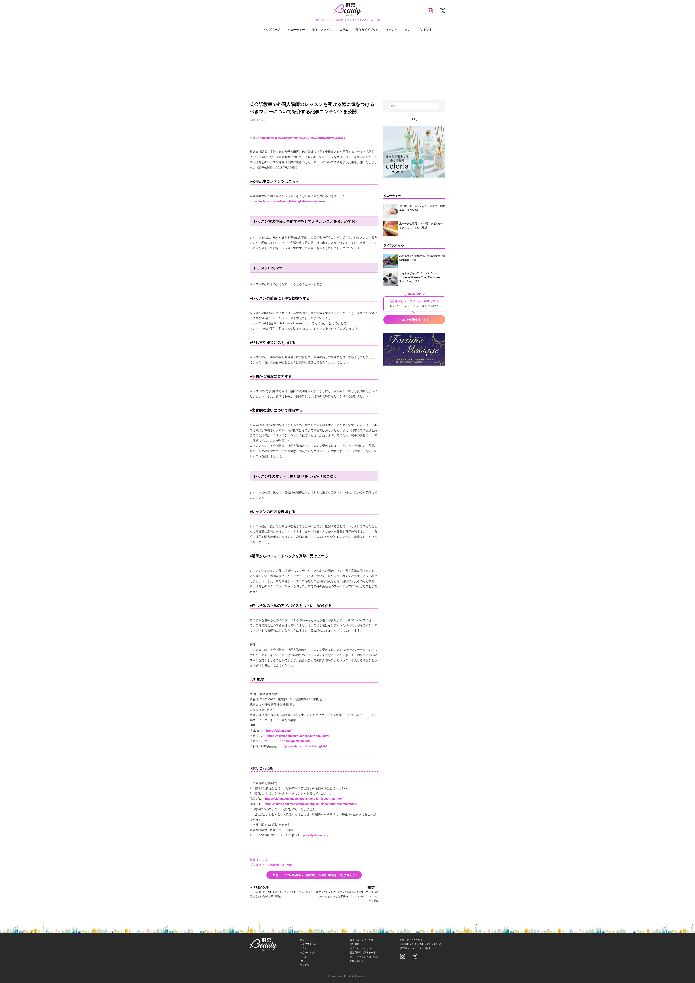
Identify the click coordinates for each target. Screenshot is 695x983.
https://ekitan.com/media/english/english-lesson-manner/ (288, 201)
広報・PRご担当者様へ (412, 939)
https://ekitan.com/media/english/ (304, 746)
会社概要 (354, 944)
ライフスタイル (322, 29)
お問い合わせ (357, 961)
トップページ (271, 29)
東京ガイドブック (367, 29)
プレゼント (425, 29)
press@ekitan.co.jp (316, 835)
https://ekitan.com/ (278, 730)
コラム (344, 29)
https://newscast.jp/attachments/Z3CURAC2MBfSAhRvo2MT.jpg (301, 138)
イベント (391, 29)
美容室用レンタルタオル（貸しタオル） (421, 944)
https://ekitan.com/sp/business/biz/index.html (298, 736)
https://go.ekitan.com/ (296, 741)
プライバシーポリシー (361, 948)
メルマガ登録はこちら (414, 319)
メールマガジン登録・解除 (364, 956)
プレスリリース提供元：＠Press (271, 865)
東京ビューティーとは (361, 939)
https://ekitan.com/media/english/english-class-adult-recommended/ (310, 804)
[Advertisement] (347, 63)
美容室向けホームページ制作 (415, 948)
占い (407, 29)
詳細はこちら (258, 859)
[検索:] (414, 106)
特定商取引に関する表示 (363, 952)
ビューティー (296, 29)
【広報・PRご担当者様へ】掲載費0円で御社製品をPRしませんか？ (314, 875)
